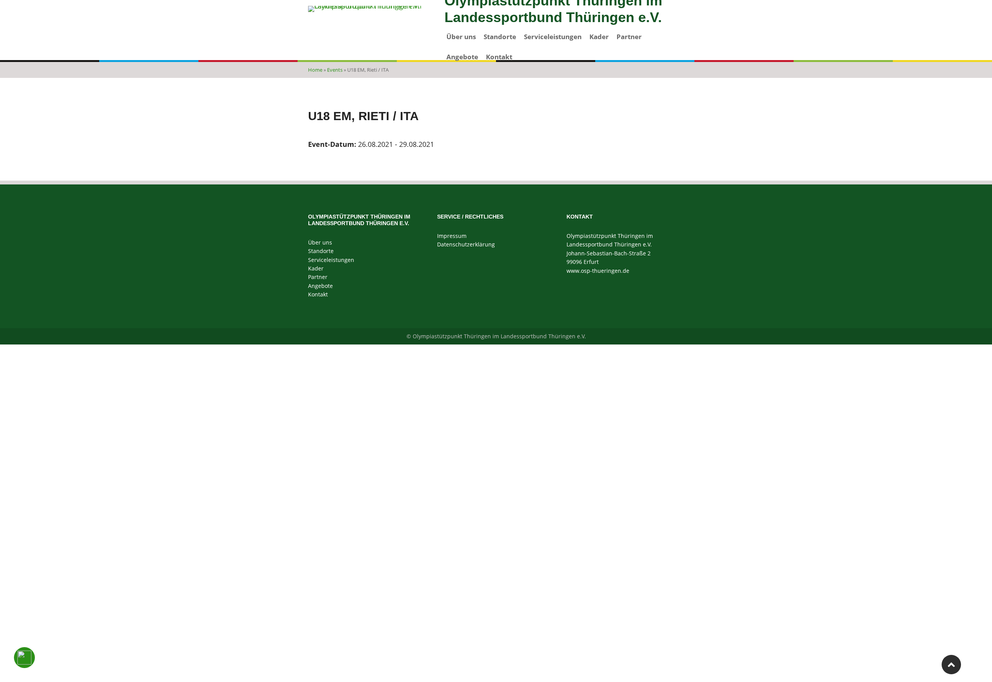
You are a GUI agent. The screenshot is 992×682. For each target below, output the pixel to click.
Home (315, 69)
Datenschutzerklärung (466, 244)
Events (335, 69)
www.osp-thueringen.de (598, 270)
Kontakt (499, 56)
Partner (629, 36)
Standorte (500, 36)
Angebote (462, 56)
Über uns (461, 36)
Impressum (452, 235)
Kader (599, 36)
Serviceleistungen (553, 36)
